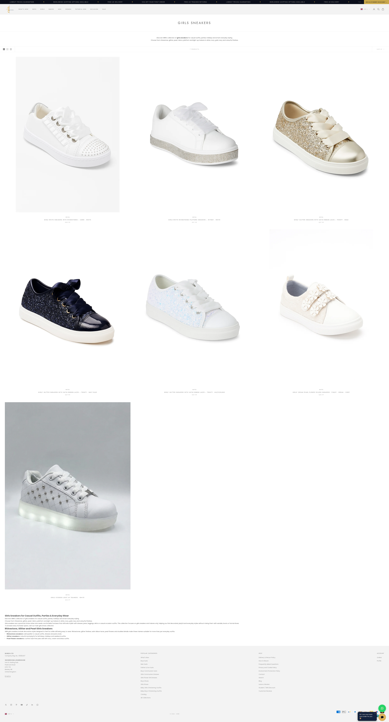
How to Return (264, 661)
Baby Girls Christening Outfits (151, 688)
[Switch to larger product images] (4, 49)
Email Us (8, 676)
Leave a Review (264, 684)
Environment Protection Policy (269, 671)
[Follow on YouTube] (22, 705)
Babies (51, 9)
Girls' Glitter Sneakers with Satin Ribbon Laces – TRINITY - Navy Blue (67, 392)
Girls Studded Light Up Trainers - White (67, 597)
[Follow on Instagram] (11, 705)
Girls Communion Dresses (150, 674)
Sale (104, 9)
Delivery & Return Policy (267, 657)
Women (68, 9)
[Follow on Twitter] (6, 705)
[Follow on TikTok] (27, 705)
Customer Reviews (265, 691)
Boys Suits (144, 661)
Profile (379, 661)
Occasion (94, 9)
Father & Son (80, 9)
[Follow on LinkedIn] (32, 705)
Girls (42, 9)
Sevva (68, 217)
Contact (262, 674)
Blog (260, 681)
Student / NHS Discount (267, 688)
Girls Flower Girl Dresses (149, 678)
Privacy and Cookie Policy (268, 668)
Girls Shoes (144, 684)
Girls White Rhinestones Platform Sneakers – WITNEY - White (194, 220)
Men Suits (144, 664)
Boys (34, 9)
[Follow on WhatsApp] (37, 705)
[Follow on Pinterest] (16, 705)
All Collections (146, 698)
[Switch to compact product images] (11, 49)
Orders (379, 657)
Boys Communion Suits (149, 671)
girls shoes (42, 626)
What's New (23, 9)
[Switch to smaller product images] (7, 49)
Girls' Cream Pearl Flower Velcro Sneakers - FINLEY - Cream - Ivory (321, 392)
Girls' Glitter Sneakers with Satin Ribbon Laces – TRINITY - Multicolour (194, 392)
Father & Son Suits (147, 668)
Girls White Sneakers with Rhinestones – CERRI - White (67, 220)
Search (261, 678)
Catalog (143, 694)
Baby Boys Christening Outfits (151, 691)
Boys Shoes (145, 681)
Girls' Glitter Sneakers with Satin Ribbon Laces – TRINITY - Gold (321, 220)
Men (59, 9)
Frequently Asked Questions (268, 664)
